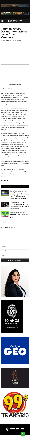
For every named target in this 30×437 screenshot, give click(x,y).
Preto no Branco (7, 40)
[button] (27, 21)
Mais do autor (22, 186)
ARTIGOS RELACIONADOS (11, 186)
